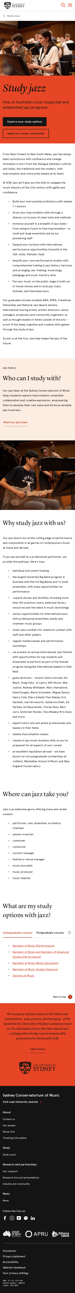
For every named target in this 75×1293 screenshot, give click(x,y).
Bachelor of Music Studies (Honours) (35, 969)
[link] (11, 16)
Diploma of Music (23, 975)
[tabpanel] (37, 962)
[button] (63, 5)
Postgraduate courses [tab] (50, 932)
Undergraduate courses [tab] (17, 932)
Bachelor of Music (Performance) (33, 945)
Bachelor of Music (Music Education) (35, 963)
